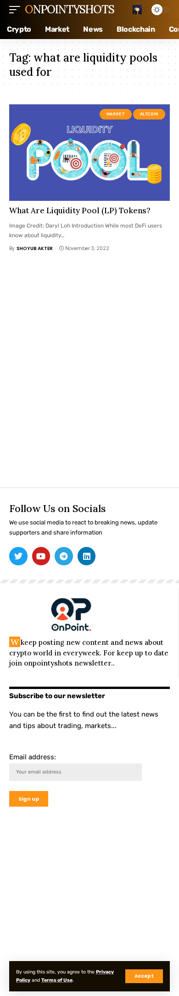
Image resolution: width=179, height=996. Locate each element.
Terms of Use (57, 980)
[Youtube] (41, 556)
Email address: (32, 757)
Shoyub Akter (35, 248)
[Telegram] (64, 556)
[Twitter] (18, 556)
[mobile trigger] (17, 9)
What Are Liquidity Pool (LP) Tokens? (80, 210)
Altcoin (149, 114)
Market (115, 114)
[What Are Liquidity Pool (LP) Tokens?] (89, 152)
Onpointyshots (69, 9)
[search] (137, 9)
